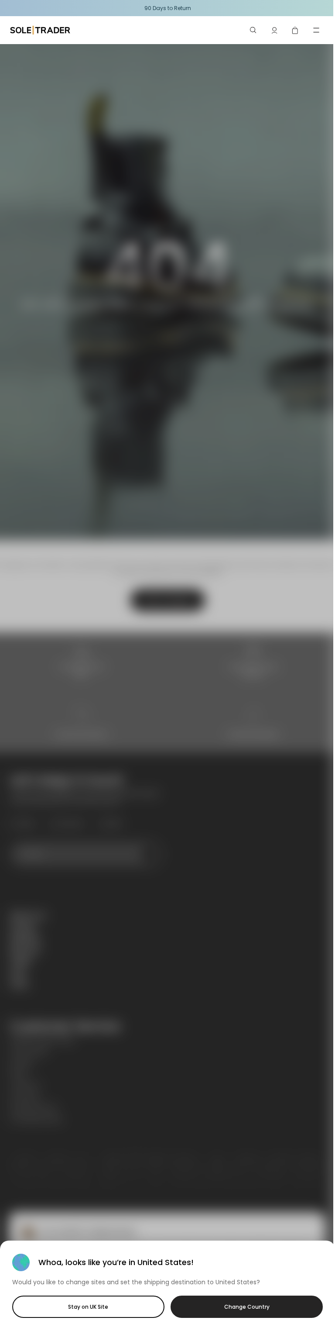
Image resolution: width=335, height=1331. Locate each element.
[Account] (274, 30)
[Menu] (316, 30)
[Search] (253, 30)
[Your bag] (295, 30)
